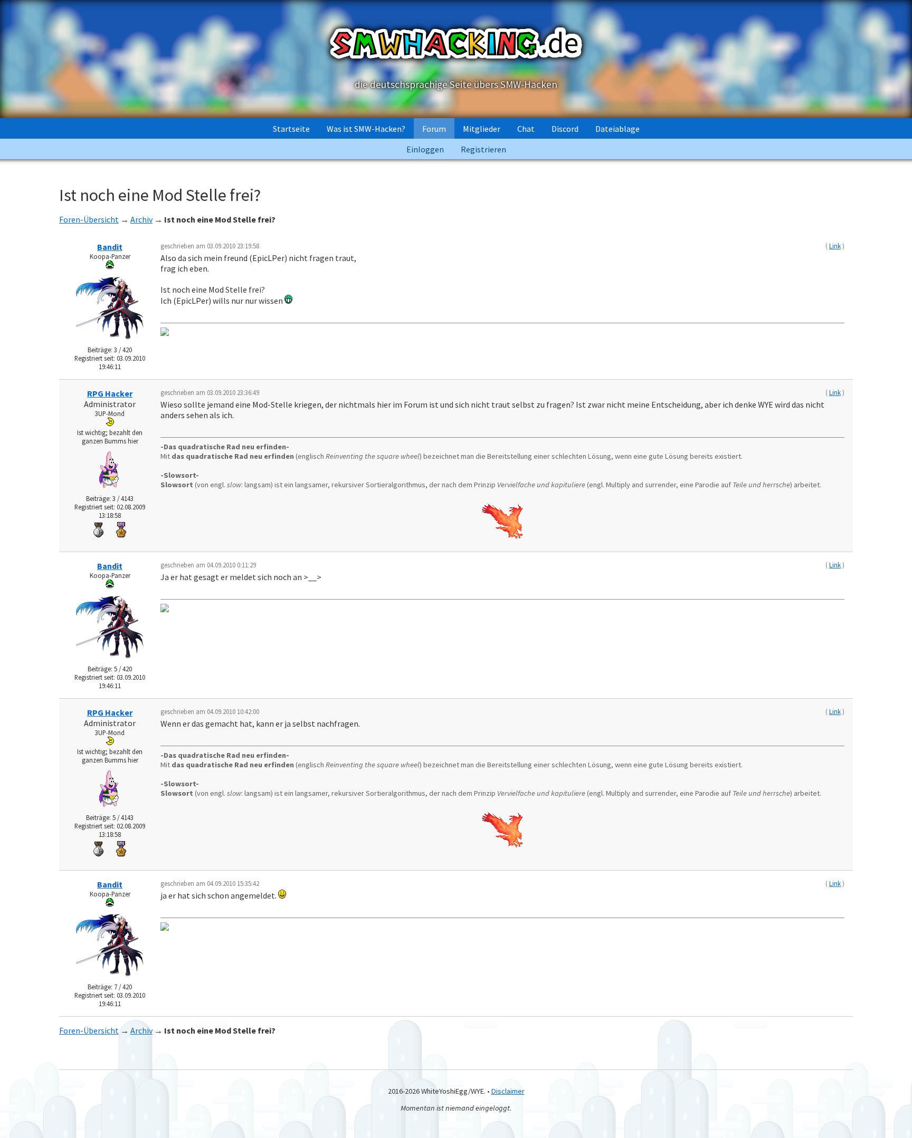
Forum (434, 128)
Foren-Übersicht (89, 219)
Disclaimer (508, 1091)
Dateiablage (617, 128)
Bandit (109, 247)
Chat (526, 128)
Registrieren (483, 149)
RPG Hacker (109, 393)
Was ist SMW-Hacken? (366, 128)
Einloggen (425, 149)
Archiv (141, 219)
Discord (565, 128)
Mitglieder (481, 128)
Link (835, 246)
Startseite (291, 128)
